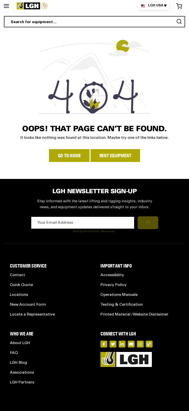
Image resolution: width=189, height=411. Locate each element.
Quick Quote (21, 285)
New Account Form (28, 305)
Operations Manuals (119, 295)
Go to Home (69, 155)
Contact (17, 275)
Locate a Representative (32, 314)
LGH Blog (18, 363)
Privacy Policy (113, 285)
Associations (22, 373)
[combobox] (94, 21)
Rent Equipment (115, 155)
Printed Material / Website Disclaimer (134, 314)
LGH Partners (22, 382)
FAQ (14, 353)
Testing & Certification (121, 305)
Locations (19, 295)
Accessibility (112, 275)
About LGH (20, 343)
